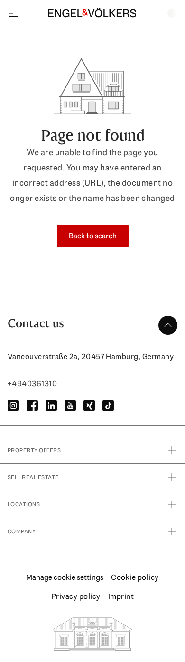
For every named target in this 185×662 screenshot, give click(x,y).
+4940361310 (32, 383)
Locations (24, 504)
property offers (34, 450)
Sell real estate (33, 477)
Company (22, 531)
